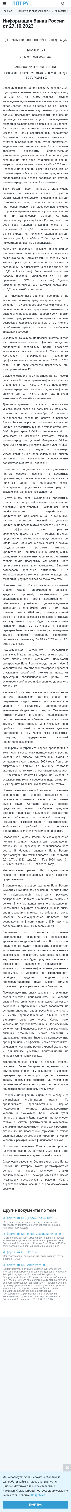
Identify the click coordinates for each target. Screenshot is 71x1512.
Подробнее (38, 1495)
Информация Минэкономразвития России (32, 1233)
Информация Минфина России (24, 1265)
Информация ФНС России (20, 1252)
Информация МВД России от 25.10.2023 (30, 1218)
